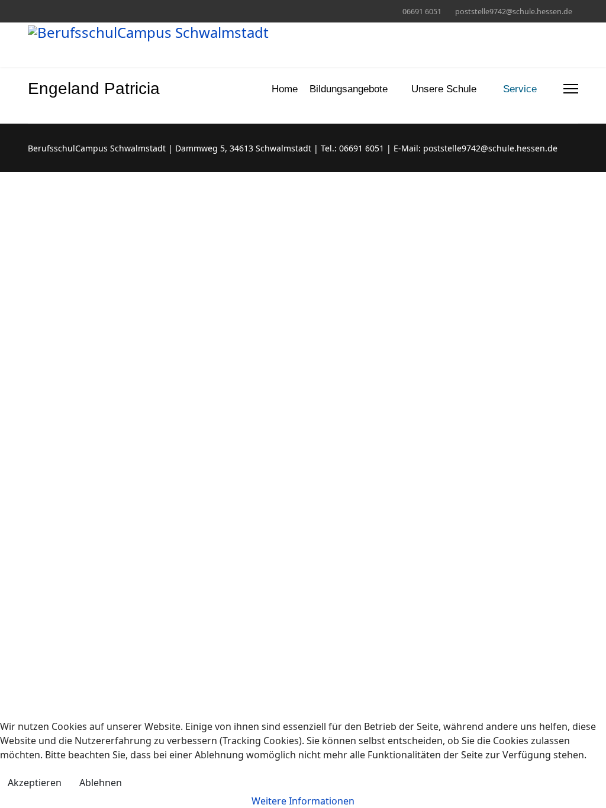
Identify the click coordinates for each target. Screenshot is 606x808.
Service (520, 89)
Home (285, 89)
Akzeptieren (35, 782)
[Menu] (570, 89)
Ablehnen (100, 782)
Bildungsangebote (349, 89)
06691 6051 (421, 12)
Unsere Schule (443, 89)
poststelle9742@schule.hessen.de (513, 12)
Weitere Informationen (303, 800)
